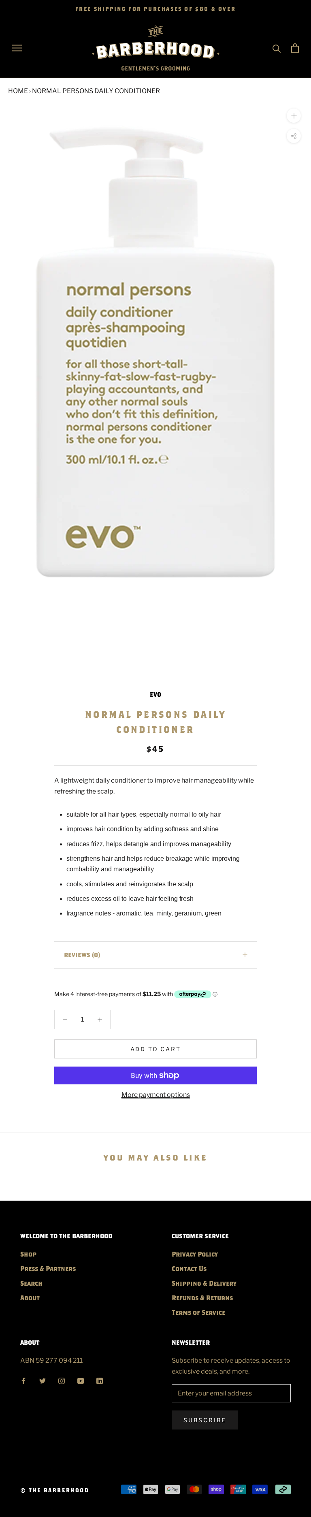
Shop (28, 1254)
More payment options (155, 1095)
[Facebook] (23, 1379)
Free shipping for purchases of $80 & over (155, 9)
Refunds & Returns (202, 1298)
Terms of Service (198, 1312)
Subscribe (204, 1420)
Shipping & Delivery (204, 1283)
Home (18, 91)
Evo (155, 694)
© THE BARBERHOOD (54, 1490)
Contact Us (189, 1268)
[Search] (277, 48)
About (30, 1298)
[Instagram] (61, 1379)
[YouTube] (80, 1379)
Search (31, 1283)
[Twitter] (42, 1379)
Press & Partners (48, 1268)
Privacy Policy (195, 1254)
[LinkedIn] (99, 1379)
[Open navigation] (17, 48)
